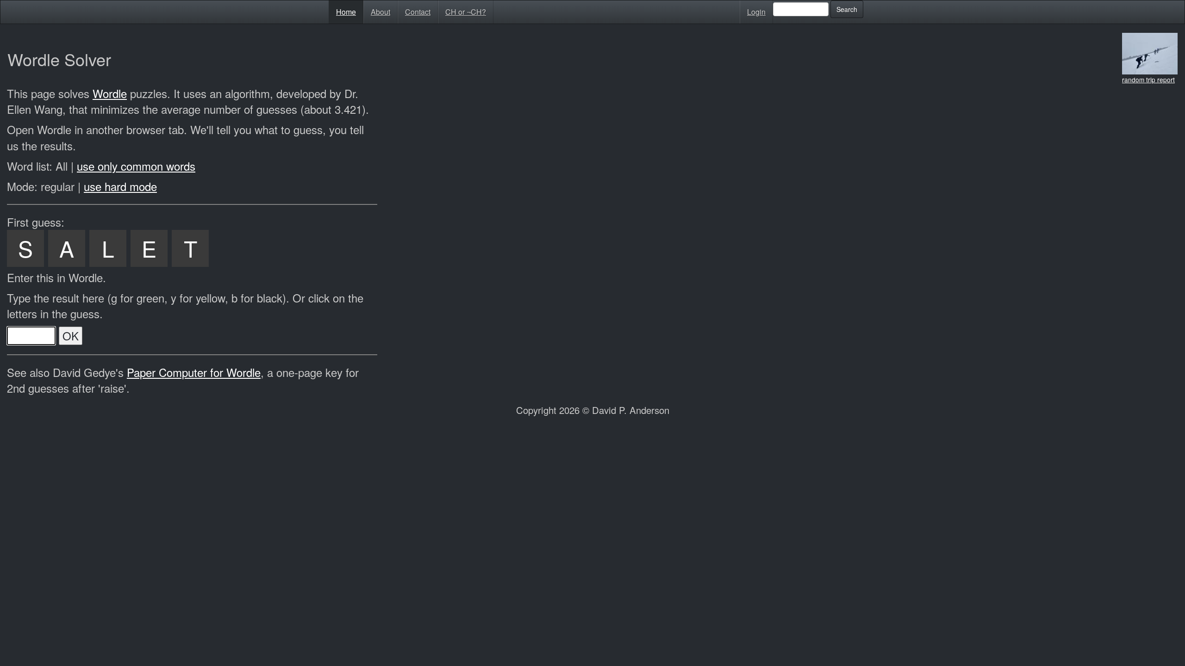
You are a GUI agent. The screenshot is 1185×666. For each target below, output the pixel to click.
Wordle (110, 93)
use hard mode (120, 186)
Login (756, 11)
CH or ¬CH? (465, 11)
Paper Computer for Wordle (194, 372)
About (380, 11)
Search (846, 9)
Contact (417, 11)
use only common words (136, 166)
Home (346, 11)
